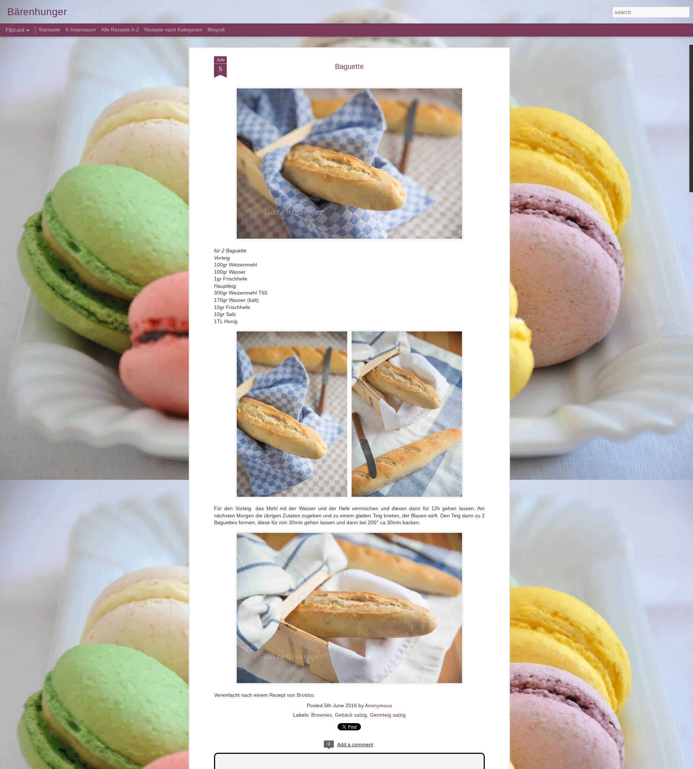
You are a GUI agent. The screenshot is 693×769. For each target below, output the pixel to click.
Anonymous (378, 705)
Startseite (50, 29)
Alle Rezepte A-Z (120, 29)
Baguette (349, 66)
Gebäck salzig (351, 715)
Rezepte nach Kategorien (173, 29)
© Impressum (80, 29)
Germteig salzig (388, 715)
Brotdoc (305, 695)
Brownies (321, 715)
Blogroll (216, 29)
